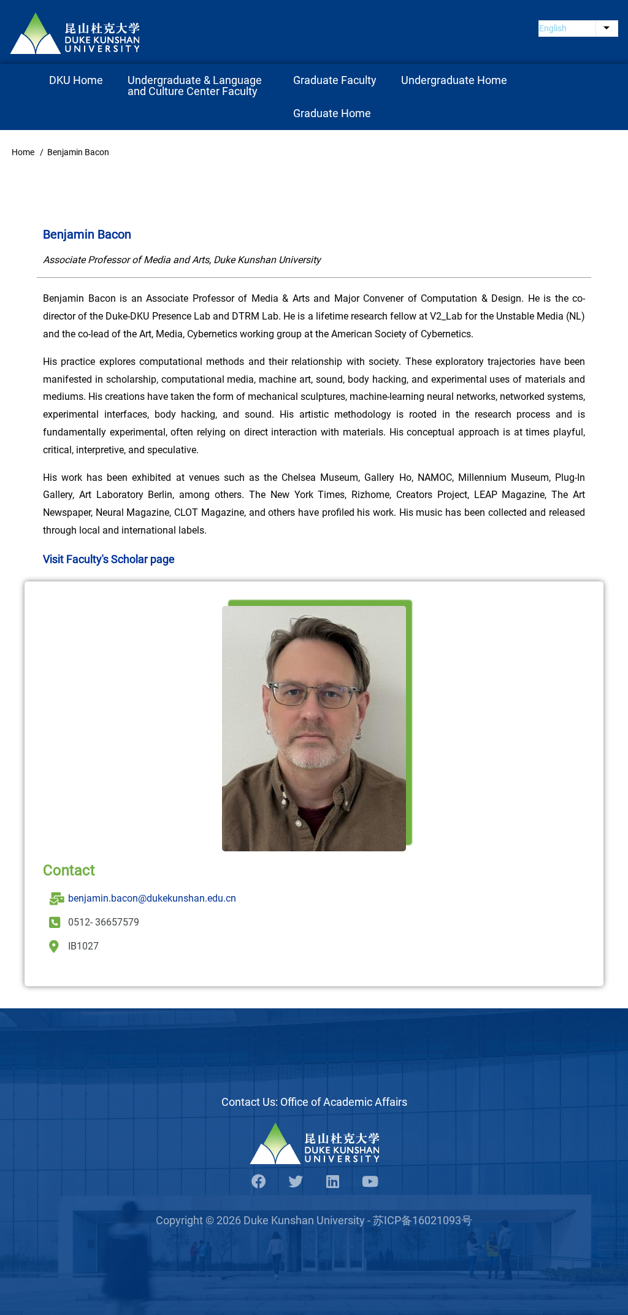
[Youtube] (369, 1182)
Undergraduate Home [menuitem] (454, 80)
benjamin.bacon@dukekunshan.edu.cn (152, 898)
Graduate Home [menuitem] (332, 113)
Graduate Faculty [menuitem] (335, 80)
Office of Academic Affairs (343, 1101)
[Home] (74, 33)
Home (23, 152)
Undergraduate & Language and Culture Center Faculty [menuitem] (196, 86)
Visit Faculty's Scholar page (109, 559)
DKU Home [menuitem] (76, 80)
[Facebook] (259, 1182)
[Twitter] (295, 1182)
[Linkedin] (332, 1182)
